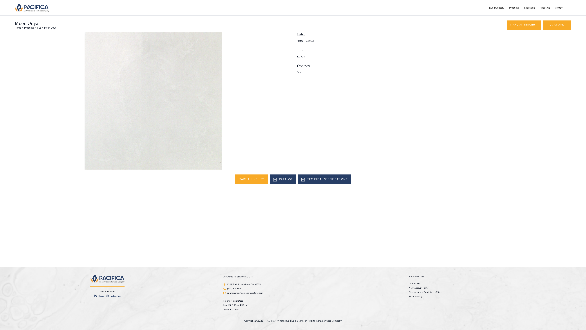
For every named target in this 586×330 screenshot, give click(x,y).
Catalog (285, 179)
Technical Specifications (327, 179)
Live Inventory (496, 7)
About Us (545, 7)
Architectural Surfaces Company (325, 321)
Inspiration (529, 7)
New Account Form (418, 287)
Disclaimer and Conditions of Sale (425, 292)
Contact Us (414, 283)
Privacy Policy (415, 296)
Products (514, 7)
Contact (559, 7)
